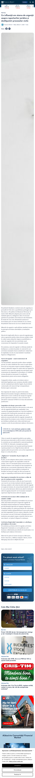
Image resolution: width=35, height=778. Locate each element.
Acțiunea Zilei (5, 656)
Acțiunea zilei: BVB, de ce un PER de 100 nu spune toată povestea (16, 659)
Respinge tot (17, 774)
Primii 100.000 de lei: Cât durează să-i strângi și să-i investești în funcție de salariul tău (16, 633)
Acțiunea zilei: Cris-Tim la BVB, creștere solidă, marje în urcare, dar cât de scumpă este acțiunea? (17, 687)
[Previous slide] (2, 7)
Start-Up (3, 13)
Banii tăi (3, 630)
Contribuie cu (17, 590)
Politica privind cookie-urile (16, 761)
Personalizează (17, 770)
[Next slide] (33, 7)
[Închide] (33, 750)
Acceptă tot (17, 765)
